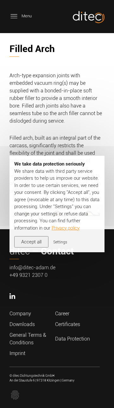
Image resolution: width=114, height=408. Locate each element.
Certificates (67, 324)
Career (62, 314)
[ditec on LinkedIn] (13, 306)
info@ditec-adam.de (32, 268)
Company (20, 314)
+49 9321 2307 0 (29, 275)
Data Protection (72, 339)
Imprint (17, 353)
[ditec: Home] (88, 18)
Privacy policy (65, 228)
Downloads (22, 324)
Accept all (31, 242)
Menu (27, 16)
